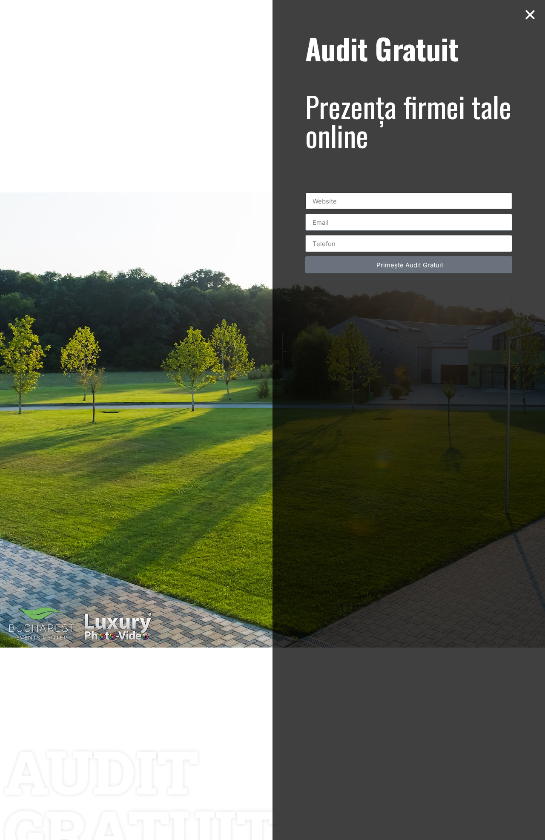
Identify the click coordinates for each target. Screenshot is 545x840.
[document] (272, 420)
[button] (530, 15)
